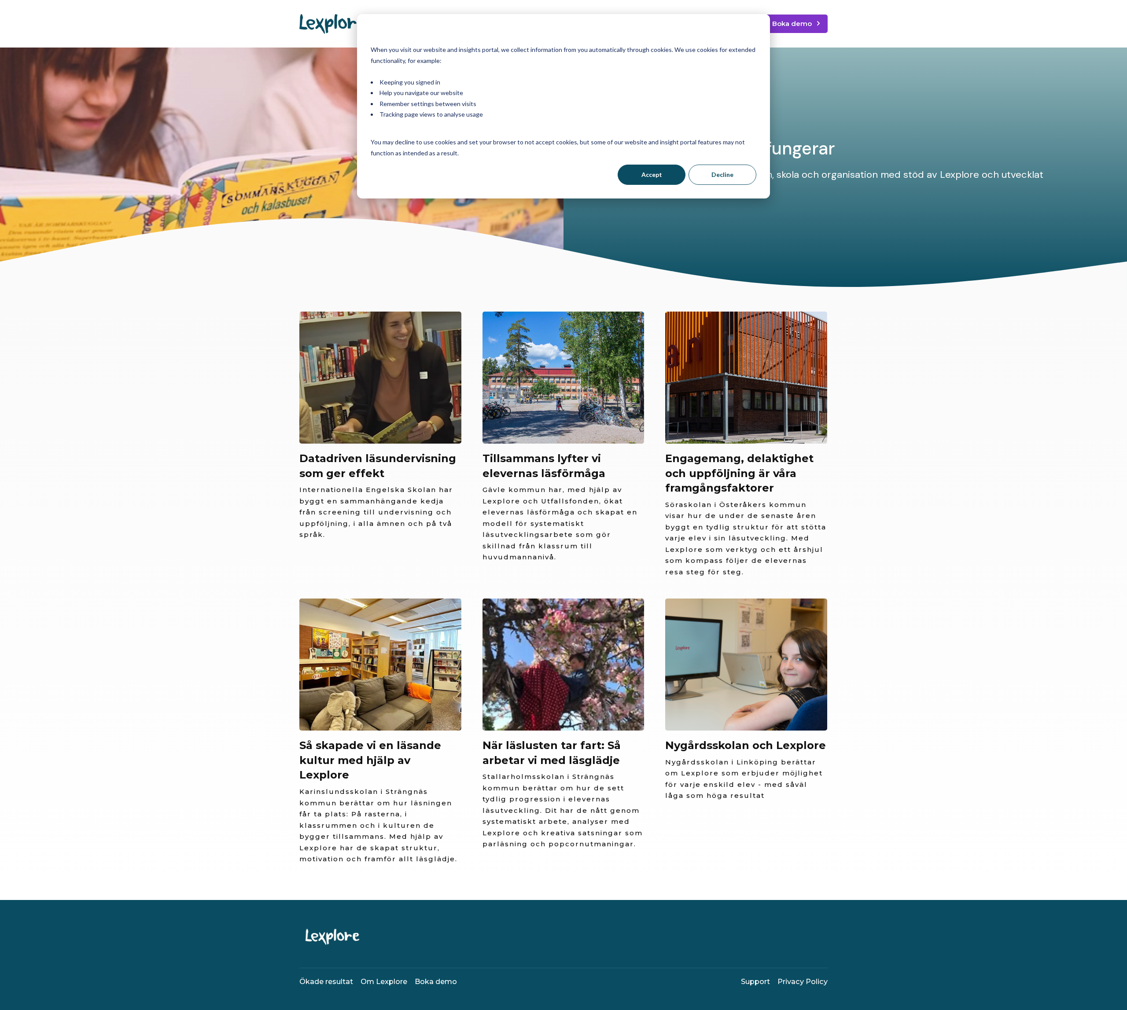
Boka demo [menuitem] (436, 981)
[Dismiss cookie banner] (753, 33)
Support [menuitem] (755, 981)
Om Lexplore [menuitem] (384, 981)
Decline (722, 174)
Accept (651, 174)
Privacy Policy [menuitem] (802, 981)
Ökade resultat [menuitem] (326, 981)
